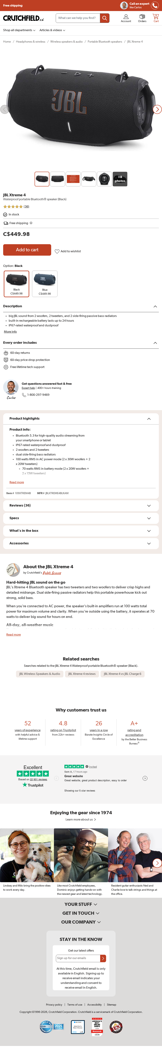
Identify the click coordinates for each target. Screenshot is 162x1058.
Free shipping (13, 5)
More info (10, 331)
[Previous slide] (4, 109)
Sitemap (111, 1004)
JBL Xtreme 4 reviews (82, 674)
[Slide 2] (57, 179)
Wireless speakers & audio (66, 41)
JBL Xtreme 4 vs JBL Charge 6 (122, 674)
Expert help (28, 388)
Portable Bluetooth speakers (105, 41)
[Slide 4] (88, 179)
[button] (157, 863)
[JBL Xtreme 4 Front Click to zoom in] (81, 109)
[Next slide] (157, 109)
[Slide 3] (73, 179)
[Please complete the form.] (103, 958)
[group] (16, 284)
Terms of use (74, 1004)
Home (7, 41)
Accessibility (94, 1004)
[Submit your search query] (104, 18)
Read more (16, 482)
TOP (154, 1055)
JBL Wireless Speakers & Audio (39, 674)
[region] (81, 863)
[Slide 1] (42, 179)
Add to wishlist (71, 251)
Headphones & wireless (30, 41)
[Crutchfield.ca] (23, 18)
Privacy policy (54, 1004)
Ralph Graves (52, 572)
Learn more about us (79, 819)
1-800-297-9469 (38, 395)
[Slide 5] (104, 179)
